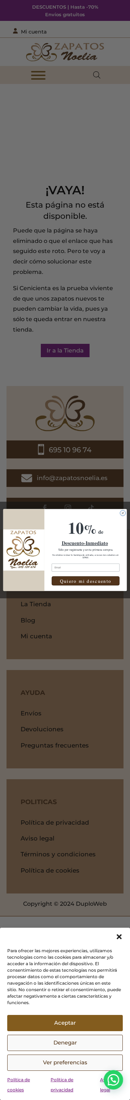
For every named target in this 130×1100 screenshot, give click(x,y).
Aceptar (65, 1022)
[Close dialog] (122, 513)
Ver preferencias (65, 1062)
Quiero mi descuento (86, 581)
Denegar (65, 1042)
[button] (119, 936)
